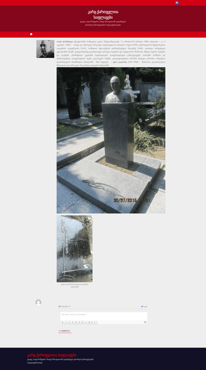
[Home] (31, 35)
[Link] (89, 322)
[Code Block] (86, 322)
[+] (95, 322)
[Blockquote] (82, 322)
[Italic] (66, 322)
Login (145, 306)
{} (92, 322)
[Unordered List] (79, 322)
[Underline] (69, 322)
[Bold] (62, 322)
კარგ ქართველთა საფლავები (103, 14)
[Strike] (72, 322)
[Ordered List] (76, 322)
